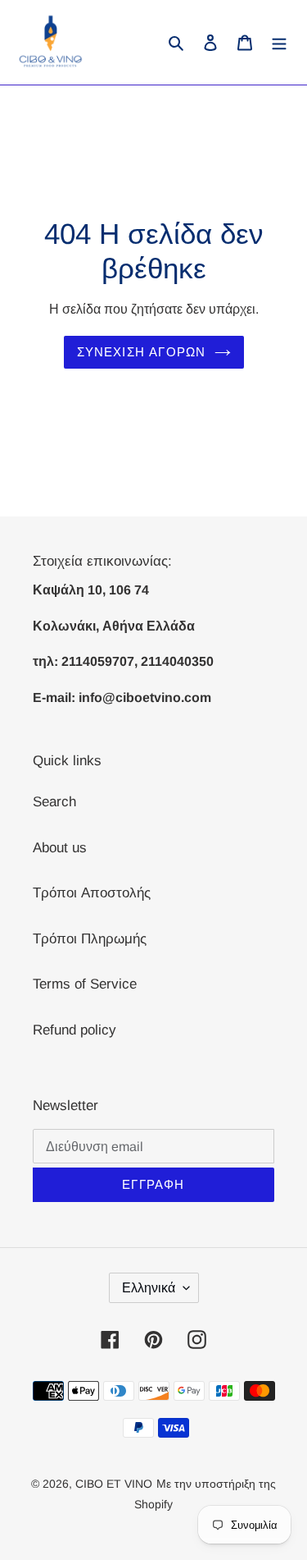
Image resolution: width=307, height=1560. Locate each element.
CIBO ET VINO (113, 1483)
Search (54, 802)
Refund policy (74, 1030)
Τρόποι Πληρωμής (90, 939)
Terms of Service (85, 984)
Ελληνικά (148, 1288)
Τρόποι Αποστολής (92, 893)
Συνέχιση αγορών (141, 352)
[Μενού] (279, 43)
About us (60, 848)
